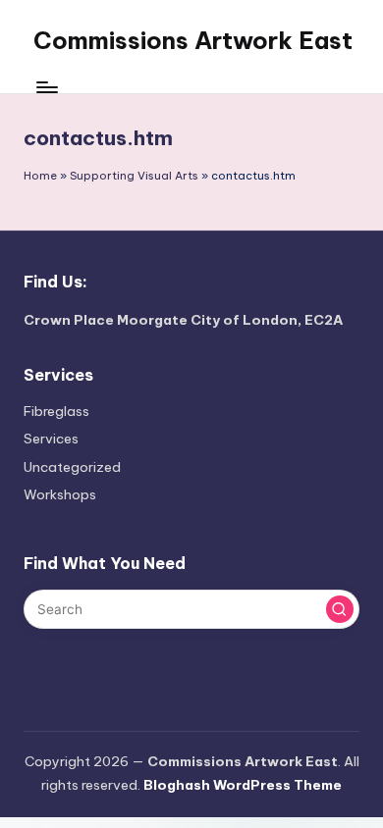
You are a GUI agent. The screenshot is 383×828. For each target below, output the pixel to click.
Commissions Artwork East (193, 40)
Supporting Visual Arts (134, 175)
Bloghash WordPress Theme (242, 785)
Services (51, 438)
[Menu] (46, 87)
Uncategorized (72, 467)
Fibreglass (56, 411)
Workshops (60, 494)
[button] (340, 609)
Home (40, 175)
